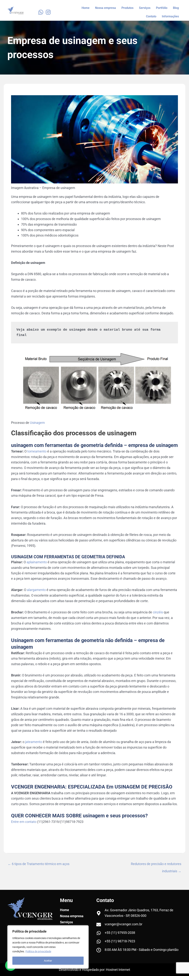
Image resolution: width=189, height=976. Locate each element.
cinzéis (158, 612)
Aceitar (48, 960)
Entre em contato (23, 822)
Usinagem (37, 423)
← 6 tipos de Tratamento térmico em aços (38, 864)
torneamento (37, 451)
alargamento (36, 590)
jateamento (34, 742)
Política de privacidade (38, 951)
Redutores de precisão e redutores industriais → (156, 865)
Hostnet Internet (118, 970)
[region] (48, 947)
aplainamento (37, 562)
